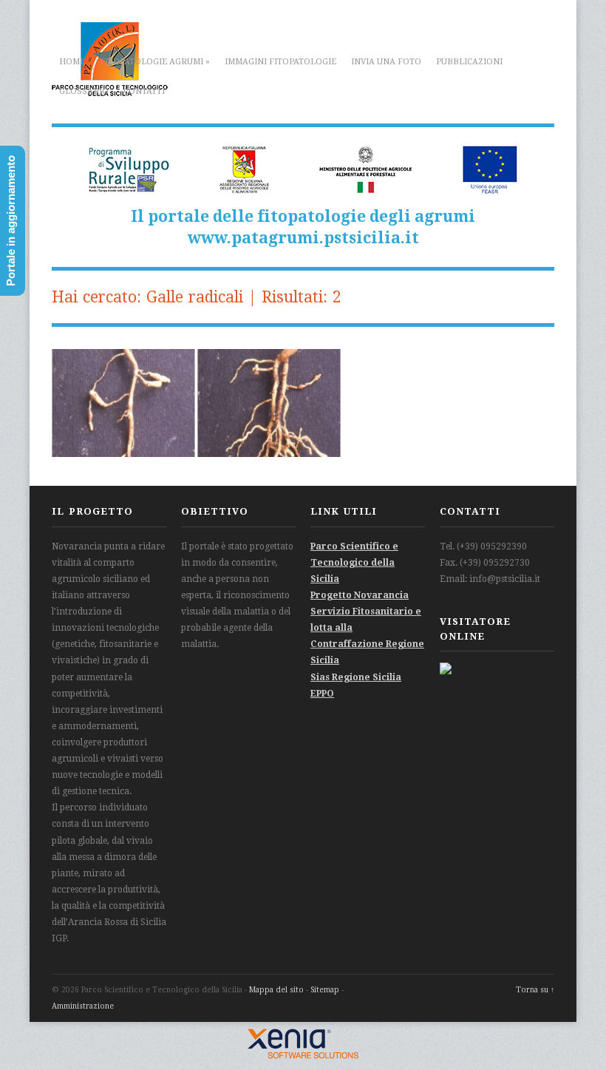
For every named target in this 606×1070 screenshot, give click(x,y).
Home (72, 62)
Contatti (144, 91)
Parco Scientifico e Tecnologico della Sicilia (354, 562)
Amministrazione (83, 1006)
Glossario (84, 91)
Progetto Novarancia (359, 595)
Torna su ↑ (535, 990)
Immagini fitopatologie (280, 62)
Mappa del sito (276, 990)
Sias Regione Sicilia (355, 677)
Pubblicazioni (469, 62)
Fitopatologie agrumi (155, 62)
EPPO (322, 693)
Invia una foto (386, 62)
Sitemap (324, 990)
